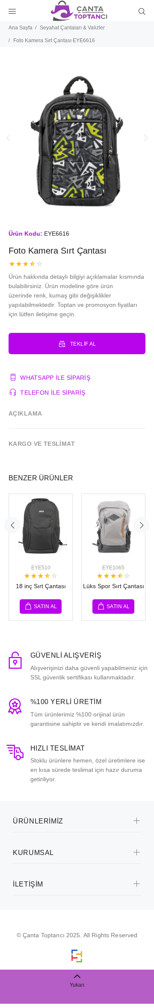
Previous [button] (8, 138)
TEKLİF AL (83, 344)
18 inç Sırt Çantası (41, 586)
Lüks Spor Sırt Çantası (113, 586)
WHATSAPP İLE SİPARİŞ (55, 377)
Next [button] (146, 138)
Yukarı (77, 985)
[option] (77, 137)
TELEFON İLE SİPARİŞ (52, 392)
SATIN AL (45, 606)
